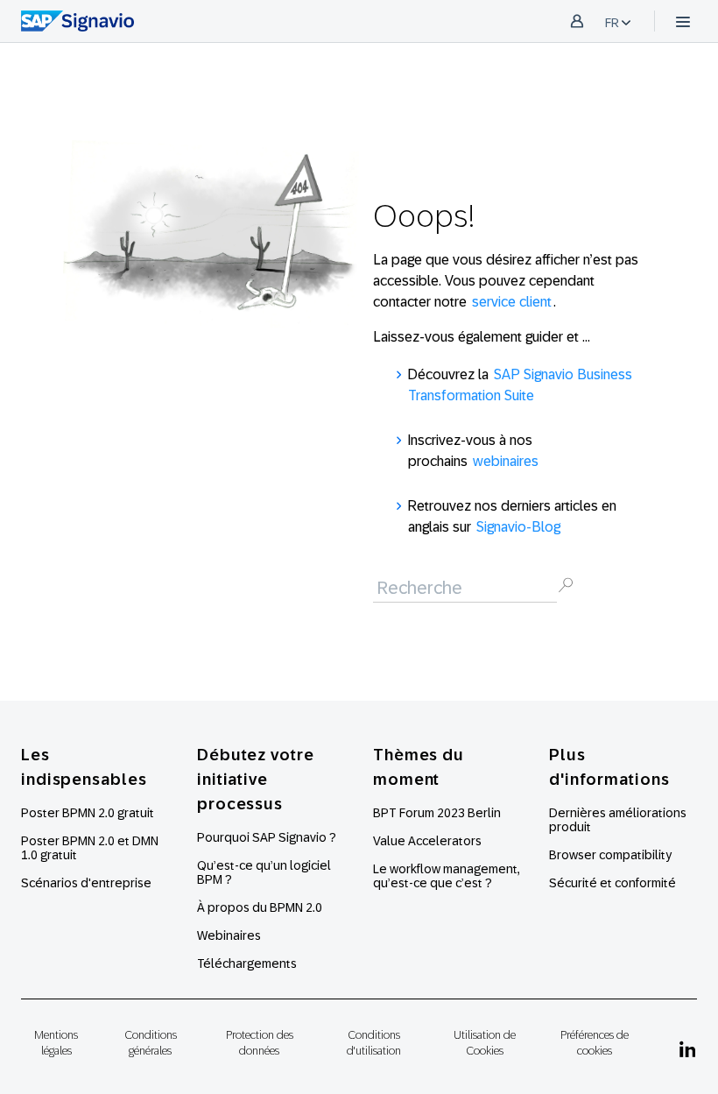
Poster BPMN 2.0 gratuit (87, 813)
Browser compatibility (610, 855)
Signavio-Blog (518, 526)
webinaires (505, 461)
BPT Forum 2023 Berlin (437, 813)
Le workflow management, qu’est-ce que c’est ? (446, 876)
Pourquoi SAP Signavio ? (266, 837)
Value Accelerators (427, 841)
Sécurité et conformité (612, 883)
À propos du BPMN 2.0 (259, 907)
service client (512, 301)
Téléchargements (247, 963)
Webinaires (229, 935)
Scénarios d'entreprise (86, 883)
